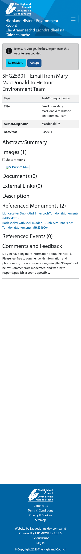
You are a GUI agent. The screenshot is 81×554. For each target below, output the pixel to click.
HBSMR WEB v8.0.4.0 (48, 533)
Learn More (15, 62)
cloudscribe (41, 538)
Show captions (15, 160)
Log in (40, 543)
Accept (34, 62)
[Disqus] (40, 331)
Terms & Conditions (40, 510)
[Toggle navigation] (73, 19)
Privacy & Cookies (40, 515)
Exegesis (35, 528)
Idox (49, 528)
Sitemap (40, 520)
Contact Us (41, 506)
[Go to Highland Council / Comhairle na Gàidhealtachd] (18, 8)
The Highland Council (52, 549)
